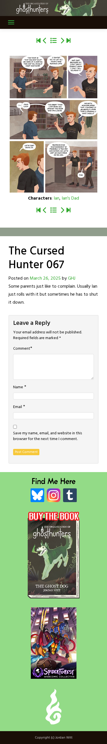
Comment (21, 349)
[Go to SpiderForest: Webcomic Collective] (53, 673)
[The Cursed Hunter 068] (62, 41)
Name (18, 387)
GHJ (71, 278)
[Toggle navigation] (11, 22)
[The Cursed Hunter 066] (45, 41)
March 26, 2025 (45, 278)
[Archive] (53, 41)
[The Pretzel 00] (39, 41)
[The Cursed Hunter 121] (68, 41)
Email (17, 407)
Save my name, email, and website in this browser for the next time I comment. (47, 436)
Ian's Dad (70, 198)
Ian (56, 198)
